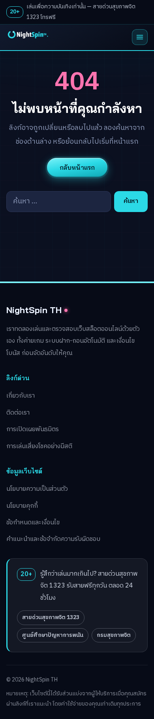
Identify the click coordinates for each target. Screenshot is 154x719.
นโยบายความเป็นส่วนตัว (37, 489)
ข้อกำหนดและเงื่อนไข (33, 522)
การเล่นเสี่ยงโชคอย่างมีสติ (39, 446)
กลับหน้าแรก (77, 167)
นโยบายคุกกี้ (22, 506)
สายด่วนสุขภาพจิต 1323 (50, 617)
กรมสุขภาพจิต (114, 635)
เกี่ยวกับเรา (20, 395)
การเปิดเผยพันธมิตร (32, 429)
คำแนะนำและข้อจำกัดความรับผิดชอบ (53, 539)
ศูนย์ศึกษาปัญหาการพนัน (52, 635)
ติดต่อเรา (18, 412)
